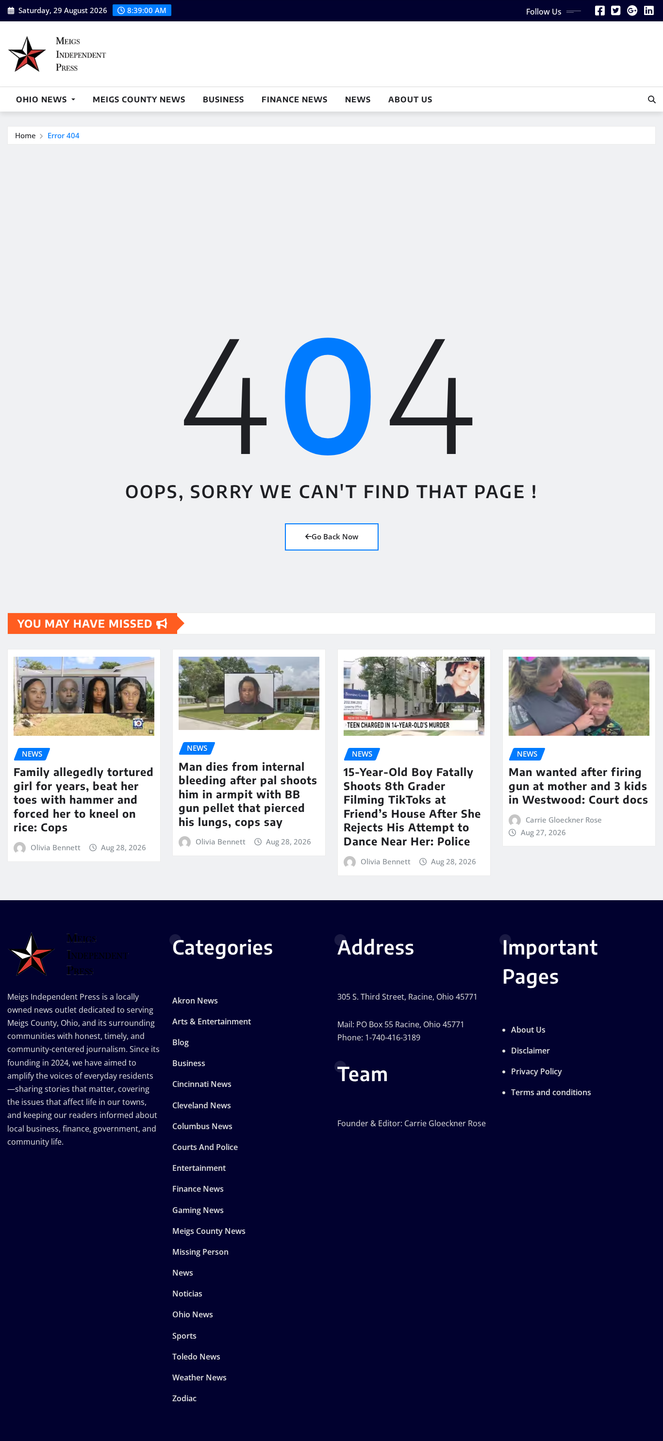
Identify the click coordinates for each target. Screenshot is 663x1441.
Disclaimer (530, 1050)
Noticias (187, 1293)
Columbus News (202, 1126)
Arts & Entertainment (211, 1021)
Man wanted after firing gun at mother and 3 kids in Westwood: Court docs (578, 785)
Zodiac (184, 1398)
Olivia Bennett (56, 847)
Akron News (195, 1000)
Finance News (295, 99)
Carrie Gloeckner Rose (564, 820)
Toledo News (196, 1356)
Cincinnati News (202, 1084)
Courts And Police (205, 1147)
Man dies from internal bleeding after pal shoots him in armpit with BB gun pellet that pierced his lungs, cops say (248, 794)
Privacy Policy (536, 1071)
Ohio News (42, 99)
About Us (410, 99)
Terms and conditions (551, 1092)
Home (25, 135)
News (358, 99)
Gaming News (198, 1210)
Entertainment (199, 1168)
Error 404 (64, 135)
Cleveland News (201, 1105)
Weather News (199, 1377)
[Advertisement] (331, 218)
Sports (184, 1335)
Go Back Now (335, 536)
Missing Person (200, 1252)
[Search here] (652, 99)
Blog (180, 1042)
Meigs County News (139, 99)
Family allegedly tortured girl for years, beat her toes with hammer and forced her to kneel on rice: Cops (84, 799)
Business (223, 99)
